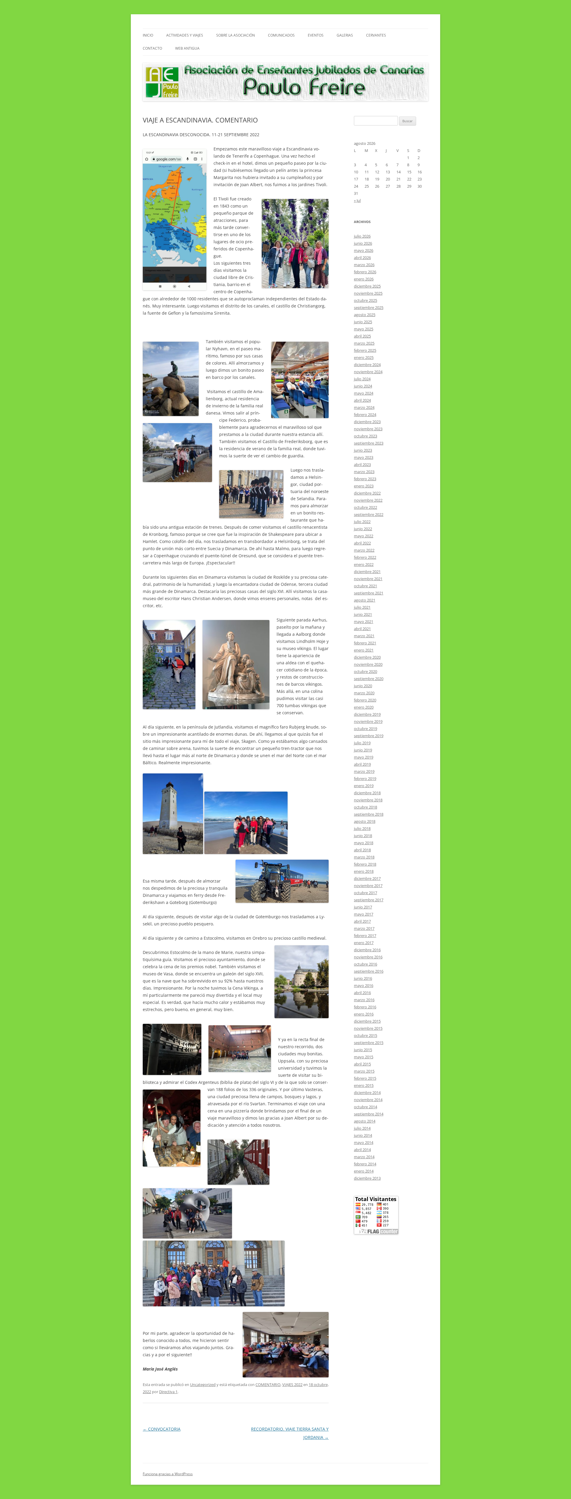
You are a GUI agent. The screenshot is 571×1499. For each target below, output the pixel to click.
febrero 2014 (365, 1164)
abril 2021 (362, 628)
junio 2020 (363, 685)
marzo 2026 (364, 264)
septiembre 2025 (368, 307)
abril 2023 (362, 464)
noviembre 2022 (368, 500)
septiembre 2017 (368, 899)
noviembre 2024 (368, 371)
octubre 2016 (365, 964)
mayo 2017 (363, 914)
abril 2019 (362, 764)
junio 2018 (363, 835)
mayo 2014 (363, 1142)
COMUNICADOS (281, 35)
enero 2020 (364, 707)
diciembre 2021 (367, 571)
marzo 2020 (364, 693)
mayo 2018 (363, 842)
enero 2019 (364, 785)
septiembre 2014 (368, 1114)
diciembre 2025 (367, 286)
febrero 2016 (365, 1007)
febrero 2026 (365, 271)
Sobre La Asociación (235, 35)
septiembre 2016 (368, 971)
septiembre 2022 (368, 514)
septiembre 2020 (368, 678)
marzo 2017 (364, 928)
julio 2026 (362, 236)
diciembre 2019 (367, 714)
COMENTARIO (267, 1384)
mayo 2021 (363, 621)
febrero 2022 (365, 557)
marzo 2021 (364, 635)
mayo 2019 (363, 757)
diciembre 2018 (367, 792)
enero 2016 (364, 1014)
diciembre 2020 (367, 657)
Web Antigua (187, 48)
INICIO (148, 35)
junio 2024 (363, 386)
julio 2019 (362, 742)
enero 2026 (364, 279)
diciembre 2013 (367, 1178)
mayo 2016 (363, 985)
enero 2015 (364, 1085)
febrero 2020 (365, 700)
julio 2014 (362, 1128)
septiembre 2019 (368, 735)
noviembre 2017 (368, 885)
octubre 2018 (365, 807)
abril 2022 (362, 543)
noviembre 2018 (368, 800)
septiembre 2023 (368, 443)
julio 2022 (362, 521)
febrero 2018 (365, 864)
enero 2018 (364, 871)
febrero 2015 (365, 1078)
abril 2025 (362, 336)
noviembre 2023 (368, 428)
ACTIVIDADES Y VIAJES (184, 35)
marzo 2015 (364, 1071)
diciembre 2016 (367, 949)
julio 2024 (362, 379)
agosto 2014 (364, 1121)
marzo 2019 (364, 771)
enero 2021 (364, 650)
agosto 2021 (364, 600)
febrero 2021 (365, 643)
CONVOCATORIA (162, 1429)
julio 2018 (362, 828)
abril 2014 (362, 1149)
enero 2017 (364, 942)
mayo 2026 (363, 250)
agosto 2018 (364, 821)
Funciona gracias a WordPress (168, 1473)
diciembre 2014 (367, 1092)
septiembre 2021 (368, 593)
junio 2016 (363, 978)
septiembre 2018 (368, 814)
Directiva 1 (168, 1391)
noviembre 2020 (368, 664)
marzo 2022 (364, 550)
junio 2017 (363, 907)
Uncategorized (203, 1384)
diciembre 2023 (367, 421)
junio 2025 (363, 321)
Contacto (152, 48)
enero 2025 (364, 357)
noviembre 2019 (368, 721)
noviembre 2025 (368, 293)
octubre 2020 (365, 671)
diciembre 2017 (367, 878)
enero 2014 (364, 1171)
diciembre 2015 (367, 1021)
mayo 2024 (363, 393)
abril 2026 (362, 257)
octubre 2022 (365, 507)
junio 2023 (363, 450)
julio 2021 (362, 607)
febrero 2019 (365, 778)
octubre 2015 (365, 1035)
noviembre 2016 (368, 957)
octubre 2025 (365, 300)
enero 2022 (364, 564)
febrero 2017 (365, 935)
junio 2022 (363, 528)
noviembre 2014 (368, 1099)
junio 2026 (363, 243)
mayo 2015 (363, 1056)
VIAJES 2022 (292, 1384)
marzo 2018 (364, 857)
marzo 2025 (364, 343)
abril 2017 (362, 921)
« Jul (357, 200)
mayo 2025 (363, 329)
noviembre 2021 (368, 578)
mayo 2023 (363, 457)
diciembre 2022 (367, 493)
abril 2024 (362, 400)
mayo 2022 (363, 536)
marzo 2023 (364, 471)
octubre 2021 (365, 585)
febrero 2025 (365, 350)
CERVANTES (376, 35)
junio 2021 (363, 614)
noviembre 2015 (368, 1028)
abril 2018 (362, 850)
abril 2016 (362, 992)
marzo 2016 (364, 999)
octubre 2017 (365, 892)
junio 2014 (363, 1135)
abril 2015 (362, 1064)
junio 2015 (363, 1049)
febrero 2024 (365, 414)
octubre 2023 (365, 436)
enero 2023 (364, 486)
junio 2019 (363, 750)
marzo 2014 (364, 1156)
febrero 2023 (365, 478)
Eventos (316, 35)
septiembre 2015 (368, 1042)
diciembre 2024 (367, 364)
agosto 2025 (364, 314)
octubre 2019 (365, 728)
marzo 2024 (364, 407)
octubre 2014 (365, 1106)
